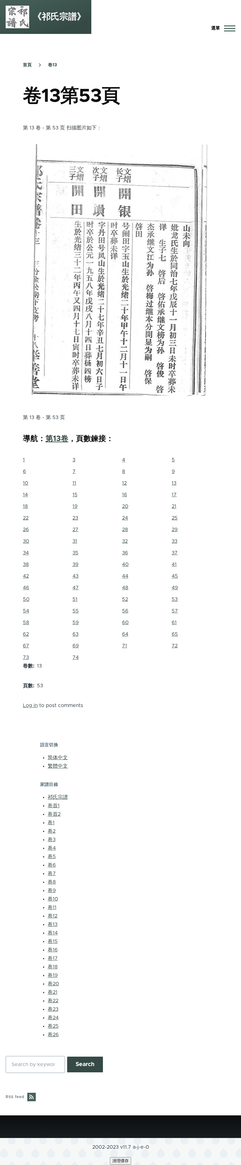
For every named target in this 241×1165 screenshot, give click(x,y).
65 (175, 634)
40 (125, 564)
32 (125, 541)
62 (26, 634)
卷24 (53, 1017)
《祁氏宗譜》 (59, 17)
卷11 (52, 907)
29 (175, 529)
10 (25, 483)
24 (125, 517)
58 (26, 622)
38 (26, 564)
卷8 (52, 882)
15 (75, 494)
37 (175, 552)
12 (124, 483)
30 (26, 541)
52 (125, 599)
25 (175, 517)
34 (26, 552)
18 (25, 506)
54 (26, 610)
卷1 (51, 822)
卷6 (52, 865)
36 (125, 552)
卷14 (53, 932)
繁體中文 (58, 766)
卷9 (52, 890)
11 (74, 483)
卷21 (52, 992)
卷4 (52, 848)
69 (75, 645)
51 (75, 599)
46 (26, 587)
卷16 (53, 949)
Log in (30, 705)
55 (75, 610)
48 (125, 587)
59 (75, 622)
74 (75, 657)
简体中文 (58, 757)
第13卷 (57, 439)
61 (174, 622)
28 (125, 529)
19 (75, 506)
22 (26, 517)
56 (125, 610)
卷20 (53, 983)
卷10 (53, 898)
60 (125, 622)
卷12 (52, 915)
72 (175, 645)
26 (26, 529)
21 (174, 506)
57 (175, 610)
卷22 (53, 1000)
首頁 (27, 65)
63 (75, 634)
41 (174, 564)
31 (74, 541)
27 (75, 529)
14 (25, 494)
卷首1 (54, 805)
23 (75, 517)
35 (75, 552)
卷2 (52, 831)
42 (26, 576)
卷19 (53, 975)
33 (174, 541)
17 (174, 494)
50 (26, 599)
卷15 (53, 941)
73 (26, 657)
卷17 (53, 958)
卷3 (52, 839)
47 (75, 587)
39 (75, 564)
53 (175, 599)
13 (174, 483)
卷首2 (54, 814)
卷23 (53, 1009)
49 (175, 587)
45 (175, 576)
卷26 (53, 1034)
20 (125, 506)
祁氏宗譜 (58, 797)
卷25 (53, 1026)
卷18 (53, 966)
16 (124, 494)
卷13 (52, 65)
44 (125, 576)
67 (26, 645)
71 (124, 645)
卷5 (52, 856)
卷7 (52, 873)
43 (75, 576)
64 (125, 634)
